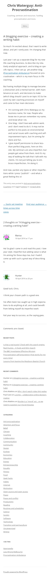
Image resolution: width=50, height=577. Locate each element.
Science (6, 511)
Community (8, 445)
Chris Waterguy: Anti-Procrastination (25, 7)
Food (5, 475)
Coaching (7, 186)
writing (24, 186)
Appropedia (8, 548)
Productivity (8, 501)
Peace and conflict (10, 498)
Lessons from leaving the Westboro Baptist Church (24, 361)
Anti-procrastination (32, 183)
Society (6, 515)
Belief (5, 428)
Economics (7, 455)
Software (7, 518)
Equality (6, 468)
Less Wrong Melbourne (12, 552)
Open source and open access (15, 491)
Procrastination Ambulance (16, 73)
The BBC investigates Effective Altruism (19, 351)
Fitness (6, 471)
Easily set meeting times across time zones (13, 208)
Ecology (6, 451)
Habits (6, 481)
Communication (10, 441)
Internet (6, 485)
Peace (5, 495)
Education (7, 458)
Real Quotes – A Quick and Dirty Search (19, 348)
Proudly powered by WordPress (15, 572)
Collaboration (9, 438)
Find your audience (36, 204)
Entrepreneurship (10, 465)
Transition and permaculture (15, 525)
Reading (6, 505)
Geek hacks (8, 478)
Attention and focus (11, 425)
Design (6, 448)
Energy (6, 461)
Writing (6, 531)
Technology (8, 521)
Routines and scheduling (13, 508)
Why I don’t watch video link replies (32, 391)
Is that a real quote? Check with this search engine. (24, 344)
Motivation (7, 488)
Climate (6, 431)
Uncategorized (9, 528)
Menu (25, 26)
